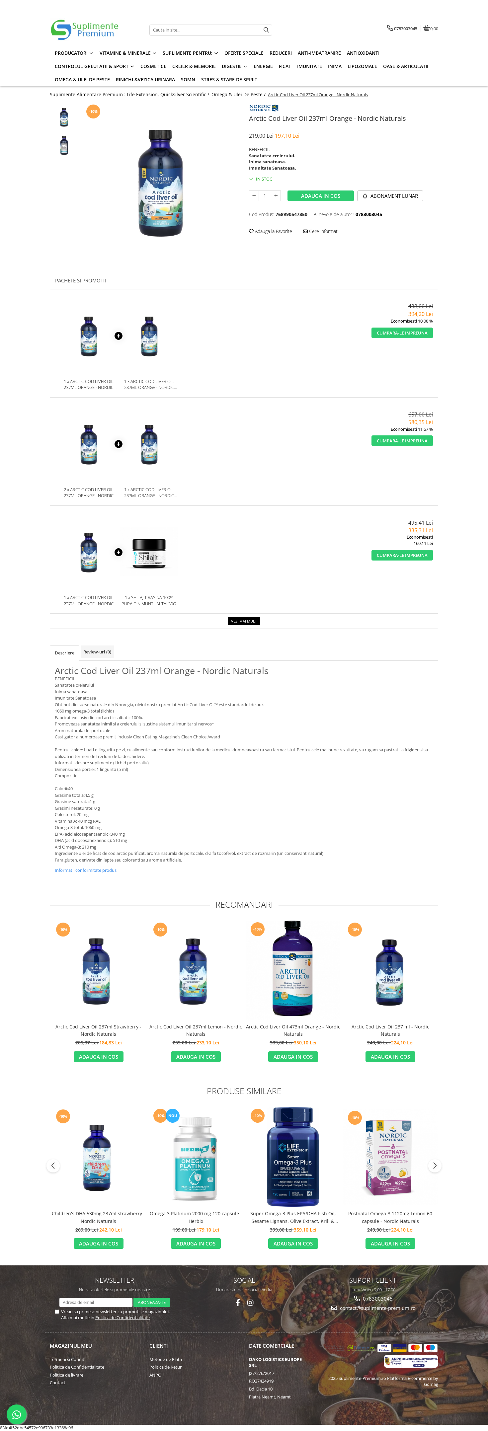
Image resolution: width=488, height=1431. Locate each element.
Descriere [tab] (64, 653)
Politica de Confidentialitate (122, 1317)
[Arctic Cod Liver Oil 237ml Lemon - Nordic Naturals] (195, 970)
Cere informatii (324, 231)
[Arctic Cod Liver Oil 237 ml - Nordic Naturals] (390, 970)
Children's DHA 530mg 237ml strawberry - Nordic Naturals (98, 1217)
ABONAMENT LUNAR (393, 195)
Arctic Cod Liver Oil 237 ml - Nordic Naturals (390, 1030)
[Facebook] (238, 1303)
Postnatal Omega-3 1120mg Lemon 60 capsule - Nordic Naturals (390, 1217)
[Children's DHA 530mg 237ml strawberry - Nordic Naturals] (98, 1157)
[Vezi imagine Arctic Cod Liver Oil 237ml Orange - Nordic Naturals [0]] (64, 116)
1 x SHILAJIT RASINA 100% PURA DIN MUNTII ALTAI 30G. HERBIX (149, 600)
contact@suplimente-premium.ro (377, 1308)
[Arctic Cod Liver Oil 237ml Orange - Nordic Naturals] (160, 181)
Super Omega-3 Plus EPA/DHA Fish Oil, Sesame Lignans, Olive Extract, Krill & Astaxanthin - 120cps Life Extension (293, 1217)
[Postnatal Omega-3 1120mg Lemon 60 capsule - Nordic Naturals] (390, 1157)
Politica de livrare (66, 1375)
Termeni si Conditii (68, 1359)
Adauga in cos (320, 195)
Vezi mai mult (244, 621)
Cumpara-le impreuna (402, 333)
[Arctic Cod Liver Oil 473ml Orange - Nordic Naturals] (293, 970)
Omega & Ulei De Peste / (239, 94)
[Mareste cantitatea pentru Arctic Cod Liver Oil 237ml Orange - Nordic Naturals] (276, 195)
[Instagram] (250, 1303)
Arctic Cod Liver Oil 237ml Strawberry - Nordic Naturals (98, 1030)
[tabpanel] (160, 181)
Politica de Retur (165, 1367)
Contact (57, 1383)
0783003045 (377, 1298)
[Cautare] (266, 30)
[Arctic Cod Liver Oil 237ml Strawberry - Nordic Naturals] (98, 970)
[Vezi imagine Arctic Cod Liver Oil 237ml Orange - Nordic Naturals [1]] (64, 145)
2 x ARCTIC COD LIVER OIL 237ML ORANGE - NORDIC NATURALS (89, 493)
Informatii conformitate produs (86, 870)
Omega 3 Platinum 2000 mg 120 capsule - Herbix (196, 1217)
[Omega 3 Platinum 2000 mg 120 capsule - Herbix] (195, 1157)
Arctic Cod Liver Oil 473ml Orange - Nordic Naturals (293, 1030)
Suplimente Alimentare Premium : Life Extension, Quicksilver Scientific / (130, 94)
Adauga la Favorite (273, 231)
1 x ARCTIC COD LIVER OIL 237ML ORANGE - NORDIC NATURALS (89, 384)
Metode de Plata (165, 1359)
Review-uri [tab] (97, 652)
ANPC (155, 1375)
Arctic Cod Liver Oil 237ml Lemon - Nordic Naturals (195, 1030)
